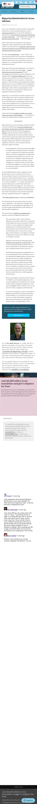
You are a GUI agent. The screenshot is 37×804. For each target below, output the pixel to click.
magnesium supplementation (22, 213)
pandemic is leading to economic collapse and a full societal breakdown (17, 114)
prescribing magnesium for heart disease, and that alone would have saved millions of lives (18, 129)
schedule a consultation (20, 369)
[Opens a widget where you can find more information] (28, 800)
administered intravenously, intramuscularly (18, 243)
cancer (26, 131)
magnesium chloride (7, 33)
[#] (7, 6)
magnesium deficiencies (19, 76)
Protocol (13, 11)
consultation (10, 432)
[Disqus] (18, 466)
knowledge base (11, 434)
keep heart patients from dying (10, 39)
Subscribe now (18, 315)
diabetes (4, 133)
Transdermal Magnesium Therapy (15, 351)
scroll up (18, 787)
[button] (33, 6)
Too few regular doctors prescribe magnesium (17, 71)
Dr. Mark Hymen (14, 54)
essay (23, 70)
